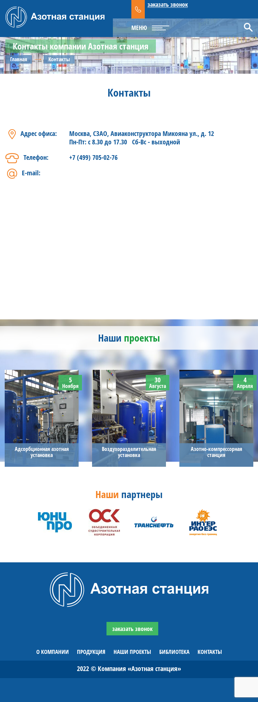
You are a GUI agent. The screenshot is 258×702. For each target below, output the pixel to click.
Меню (139, 28)
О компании (52, 652)
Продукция (91, 652)
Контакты (210, 652)
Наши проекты (132, 652)
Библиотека (174, 652)
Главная (18, 59)
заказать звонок (167, 4)
